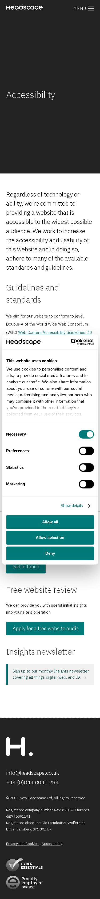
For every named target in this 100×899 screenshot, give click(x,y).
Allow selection (50, 537)
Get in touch (26, 566)
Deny (50, 553)
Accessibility (52, 844)
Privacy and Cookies (22, 844)
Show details (72, 505)
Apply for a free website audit (45, 628)
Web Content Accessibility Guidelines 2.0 (55, 332)
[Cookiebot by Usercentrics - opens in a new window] (71, 341)
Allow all (50, 522)
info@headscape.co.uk (32, 772)
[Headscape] (19, 755)
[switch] (86, 451)
